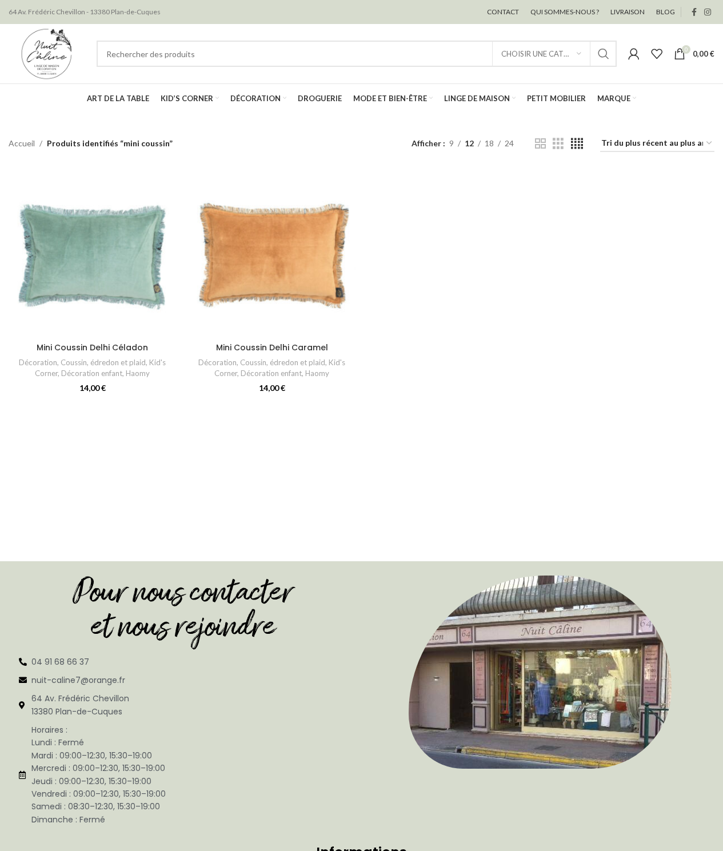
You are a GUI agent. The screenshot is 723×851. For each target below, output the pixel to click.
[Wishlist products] (656, 53)
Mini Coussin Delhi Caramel (272, 347)
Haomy (138, 373)
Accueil (22, 143)
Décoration (38, 362)
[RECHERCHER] (603, 54)
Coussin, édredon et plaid (103, 362)
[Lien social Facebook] (694, 12)
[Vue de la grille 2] (540, 144)
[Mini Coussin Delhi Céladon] (93, 253)
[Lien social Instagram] (707, 12)
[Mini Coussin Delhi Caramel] (272, 253)
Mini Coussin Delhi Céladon (92, 347)
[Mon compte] (633, 53)
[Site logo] (47, 53)
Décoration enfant (91, 373)
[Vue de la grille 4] (577, 144)
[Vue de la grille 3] (558, 144)
